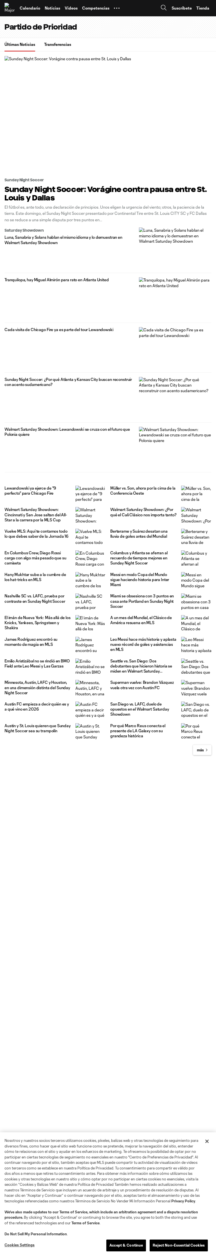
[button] (117, 8)
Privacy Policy (183, 1201)
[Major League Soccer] (9, 8)
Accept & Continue (126, 1245)
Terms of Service (73, 1212)
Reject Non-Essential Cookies (179, 1245)
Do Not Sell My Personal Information (35, 1234)
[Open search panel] (163, 8)
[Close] (207, 1141)
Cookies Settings (19, 1245)
